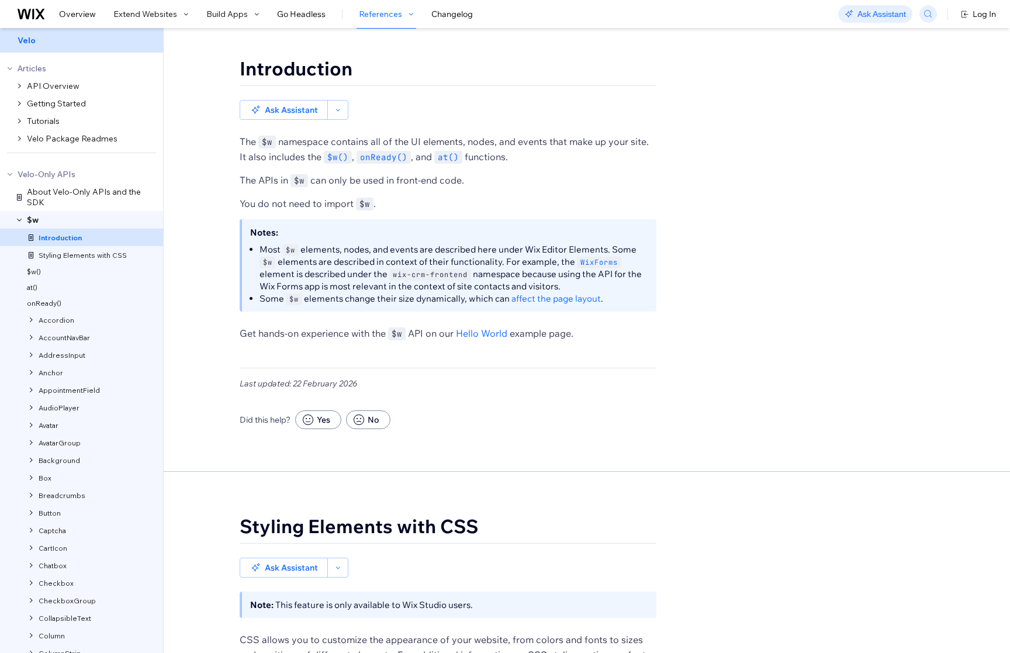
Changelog (452, 14)
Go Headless (301, 14)
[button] (283, 110)
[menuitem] (81, 40)
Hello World (481, 333)
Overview (77, 14)
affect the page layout (556, 298)
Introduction (296, 68)
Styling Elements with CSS (359, 526)
